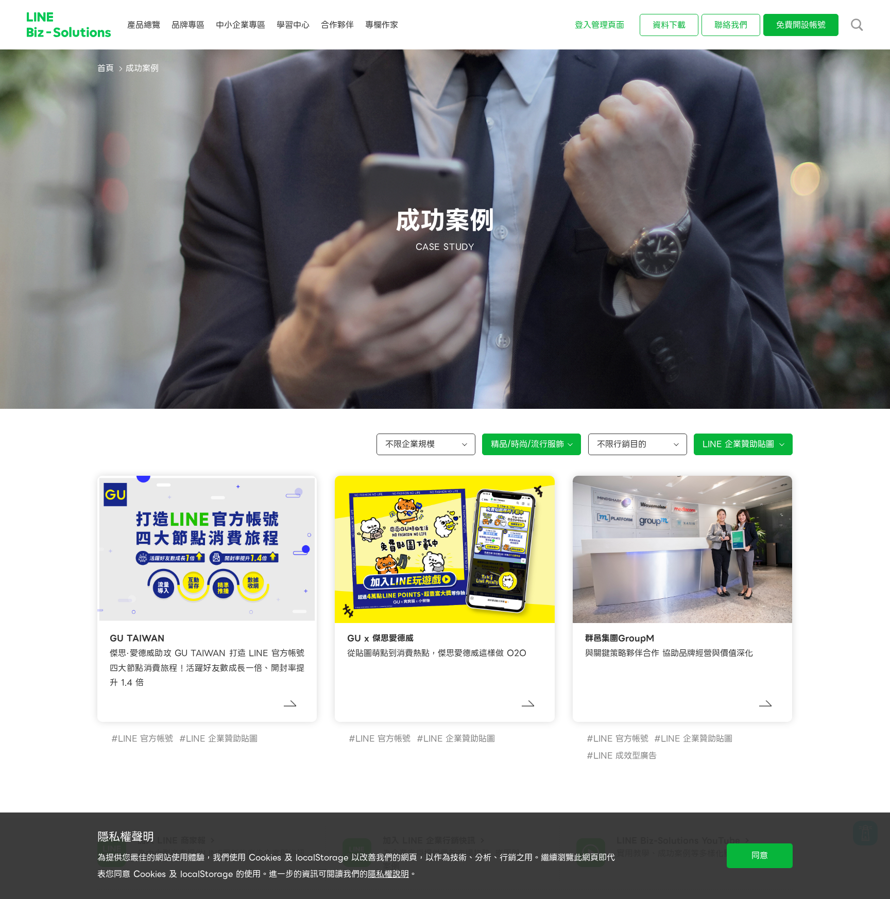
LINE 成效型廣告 (625, 755)
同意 (759, 855)
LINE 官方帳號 (145, 738)
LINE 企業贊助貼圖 (222, 738)
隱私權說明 (388, 874)
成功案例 (142, 68)
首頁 (105, 68)
